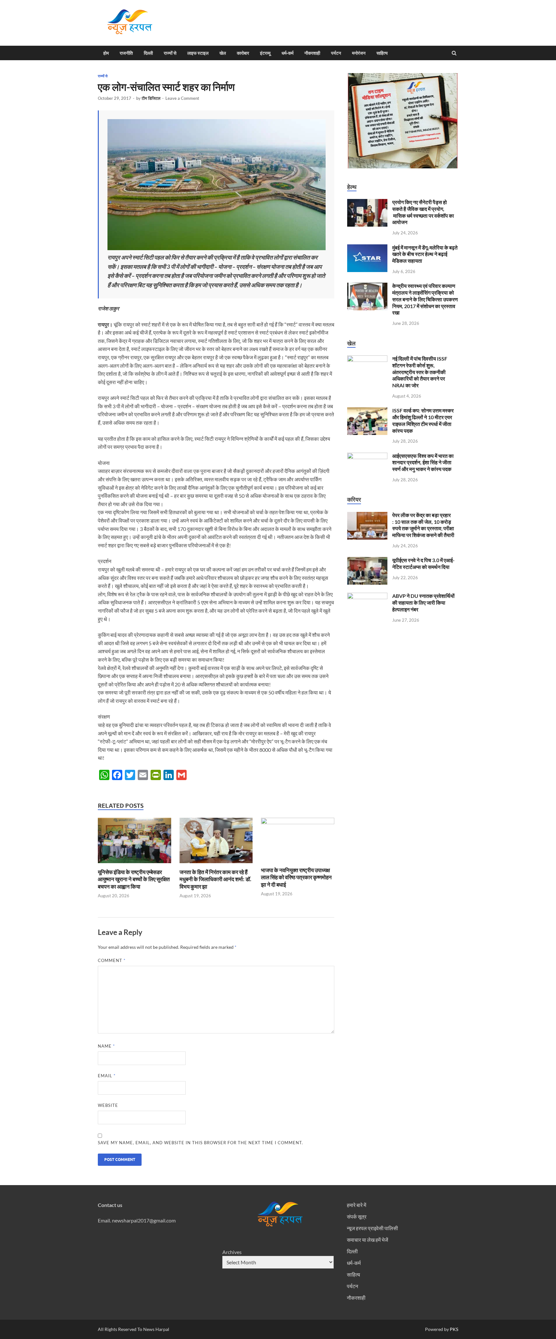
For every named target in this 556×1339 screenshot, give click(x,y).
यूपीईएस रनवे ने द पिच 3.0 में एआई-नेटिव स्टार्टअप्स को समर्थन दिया (423, 563)
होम (106, 53)
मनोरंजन (359, 53)
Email (107, 1075)
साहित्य (382, 53)
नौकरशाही (312, 53)
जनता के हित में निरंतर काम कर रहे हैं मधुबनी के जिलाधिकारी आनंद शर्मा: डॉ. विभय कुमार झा (215, 879)
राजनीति (126, 53)
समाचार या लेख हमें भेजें (367, 1240)
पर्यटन (336, 53)
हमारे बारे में (356, 1205)
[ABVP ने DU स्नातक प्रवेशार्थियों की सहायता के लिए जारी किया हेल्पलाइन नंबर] (367, 596)
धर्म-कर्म (287, 53)
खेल (222, 53)
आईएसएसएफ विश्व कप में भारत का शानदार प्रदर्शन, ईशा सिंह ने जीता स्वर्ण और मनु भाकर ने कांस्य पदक (423, 462)
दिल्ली (148, 53)
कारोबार (243, 53)
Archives (232, 1252)
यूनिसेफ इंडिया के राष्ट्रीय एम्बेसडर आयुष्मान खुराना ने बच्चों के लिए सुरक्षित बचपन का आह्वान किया (134, 879)
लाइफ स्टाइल (197, 53)
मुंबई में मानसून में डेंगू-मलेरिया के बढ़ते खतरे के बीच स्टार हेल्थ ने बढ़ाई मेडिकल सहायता (425, 254)
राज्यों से (170, 53)
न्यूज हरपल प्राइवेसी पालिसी (372, 1228)
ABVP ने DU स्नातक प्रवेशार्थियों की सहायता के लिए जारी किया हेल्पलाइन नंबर (423, 602)
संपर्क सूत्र (356, 1216)
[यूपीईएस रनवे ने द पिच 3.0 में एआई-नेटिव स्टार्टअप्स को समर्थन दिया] (367, 561)
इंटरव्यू (265, 53)
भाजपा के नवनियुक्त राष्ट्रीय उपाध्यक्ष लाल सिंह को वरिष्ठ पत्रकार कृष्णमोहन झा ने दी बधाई (296, 877)
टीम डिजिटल (151, 98)
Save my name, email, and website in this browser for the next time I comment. (200, 1142)
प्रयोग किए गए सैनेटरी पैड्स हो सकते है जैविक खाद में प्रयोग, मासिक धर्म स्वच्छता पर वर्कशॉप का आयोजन (423, 212)
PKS (453, 1329)
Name (106, 1046)
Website (108, 1105)
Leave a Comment (182, 98)
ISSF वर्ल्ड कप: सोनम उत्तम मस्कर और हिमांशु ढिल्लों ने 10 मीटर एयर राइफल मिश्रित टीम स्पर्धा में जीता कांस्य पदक (423, 420)
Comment (111, 960)
